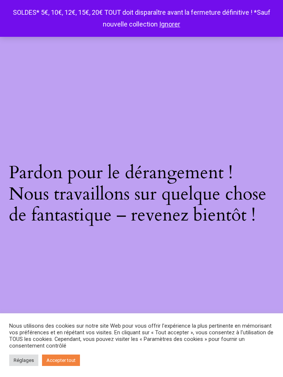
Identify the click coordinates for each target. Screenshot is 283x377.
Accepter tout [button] (61, 360)
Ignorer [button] (169, 24)
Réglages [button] (24, 360)
